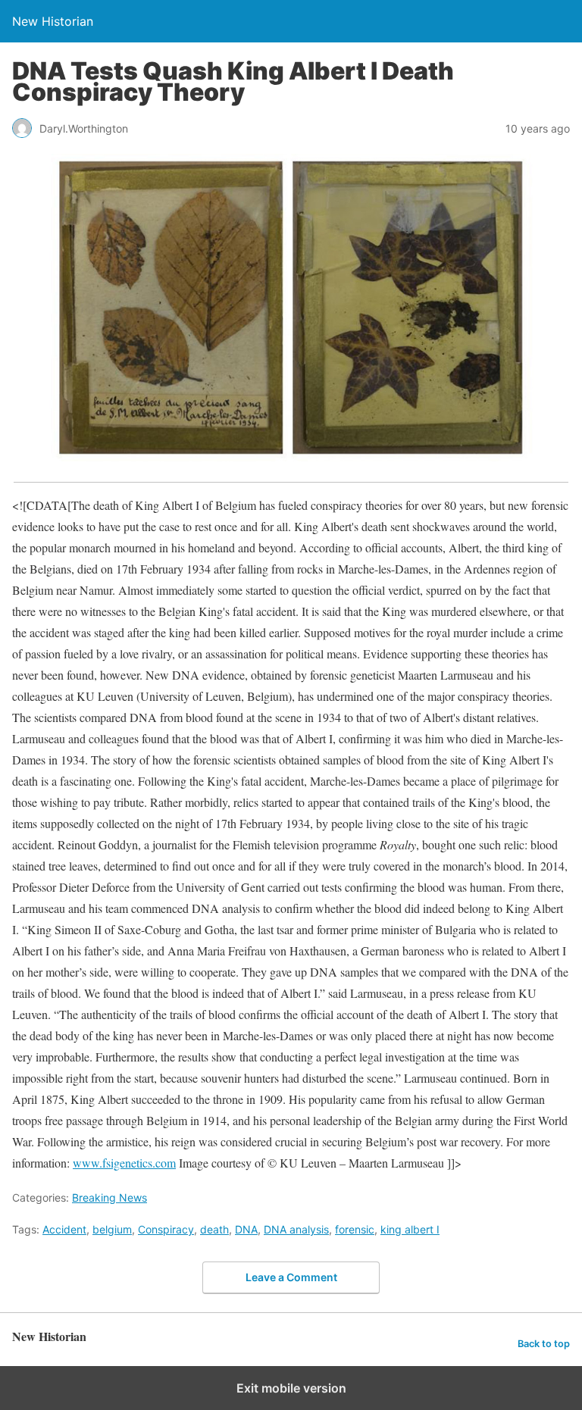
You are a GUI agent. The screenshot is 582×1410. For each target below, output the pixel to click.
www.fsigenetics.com (124, 1163)
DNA (246, 1229)
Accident (64, 1229)
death (214, 1229)
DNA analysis (296, 1229)
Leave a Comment (291, 1277)
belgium (112, 1229)
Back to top (544, 1343)
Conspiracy (166, 1229)
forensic (354, 1229)
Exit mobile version (291, 1388)
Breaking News (109, 1197)
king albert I (410, 1229)
